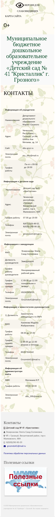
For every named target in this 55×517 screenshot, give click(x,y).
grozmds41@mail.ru (16, 446)
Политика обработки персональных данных (25, 453)
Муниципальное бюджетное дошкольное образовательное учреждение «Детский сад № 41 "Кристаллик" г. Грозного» (26, 59)
